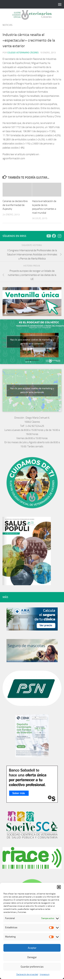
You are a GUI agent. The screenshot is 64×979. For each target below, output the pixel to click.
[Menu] (59, 4)
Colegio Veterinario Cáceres (23, 52)
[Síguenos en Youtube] (48, 236)
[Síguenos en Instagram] (59, 236)
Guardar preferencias (32, 966)
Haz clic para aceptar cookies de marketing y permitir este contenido (32, 341)
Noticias (7, 25)
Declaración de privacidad (27, 974)
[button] (59, 887)
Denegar (32, 957)
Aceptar (32, 947)
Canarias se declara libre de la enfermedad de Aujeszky (15, 205)
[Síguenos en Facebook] (54, 236)
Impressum (44, 974)
